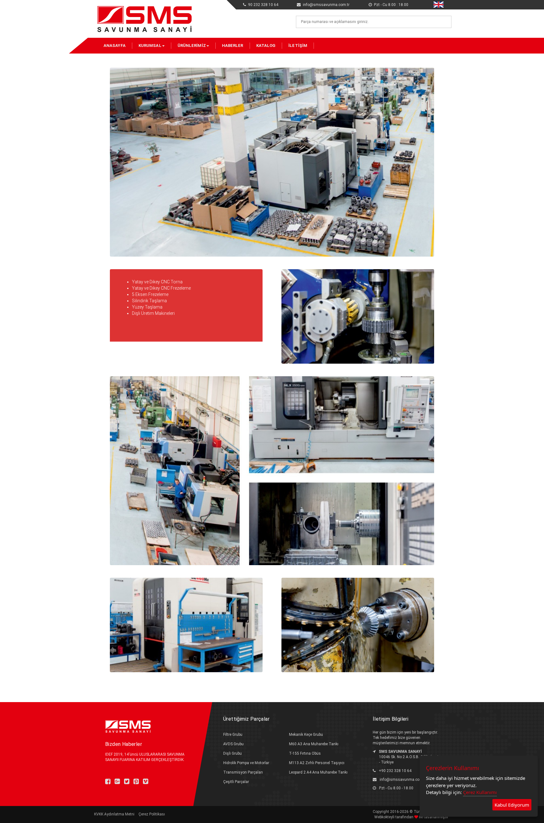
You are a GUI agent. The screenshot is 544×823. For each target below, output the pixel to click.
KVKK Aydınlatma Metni (114, 814)
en (436, 3)
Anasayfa (115, 45)
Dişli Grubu (232, 753)
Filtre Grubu (232, 734)
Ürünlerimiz (192, 45)
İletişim (297, 45)
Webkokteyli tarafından (394, 817)
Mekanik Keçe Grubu (306, 734)
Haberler (232, 45)
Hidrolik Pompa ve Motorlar (246, 763)
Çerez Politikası (152, 814)
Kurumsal (150, 45)
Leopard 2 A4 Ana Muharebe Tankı (318, 772)
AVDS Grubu (233, 744)
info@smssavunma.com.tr (403, 779)
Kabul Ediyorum (512, 805)
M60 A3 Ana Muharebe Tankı (313, 744)
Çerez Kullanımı (480, 792)
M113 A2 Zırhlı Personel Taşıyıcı (316, 763)
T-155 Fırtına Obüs (305, 753)
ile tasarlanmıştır (433, 817)
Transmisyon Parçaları (243, 772)
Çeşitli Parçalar (236, 782)
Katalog (266, 45)
